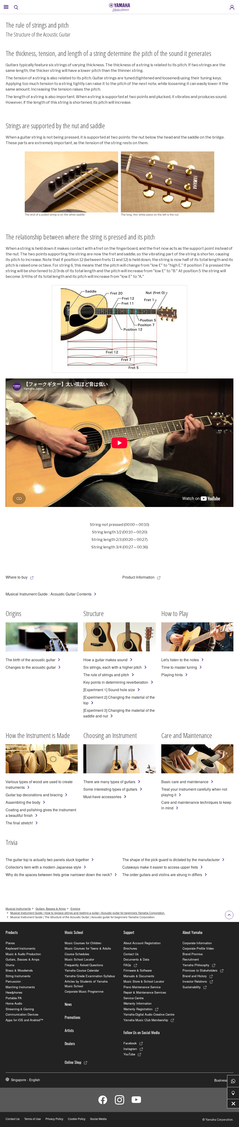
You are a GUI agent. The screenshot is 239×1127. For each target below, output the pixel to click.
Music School (74, 932)
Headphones (14, 992)
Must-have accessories (102, 796)
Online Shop (73, 1062)
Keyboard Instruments (20, 948)
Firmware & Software (137, 970)
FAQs (127, 965)
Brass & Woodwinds (19, 970)
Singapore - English (25, 1079)
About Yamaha (192, 932)
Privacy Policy (54, 1119)
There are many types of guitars (109, 781)
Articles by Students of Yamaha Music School (86, 983)
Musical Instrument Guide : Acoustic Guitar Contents (48, 594)
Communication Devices (22, 1014)
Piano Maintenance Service (142, 987)
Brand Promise (193, 954)
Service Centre (133, 998)
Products (12, 932)
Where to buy (17, 577)
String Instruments (18, 976)
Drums (10, 965)
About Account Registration (142, 943)
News (68, 1004)
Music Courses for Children (83, 943)
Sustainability (192, 987)
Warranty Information (137, 1003)
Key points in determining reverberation (115, 682)
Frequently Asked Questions (84, 965)
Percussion (13, 981)
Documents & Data (136, 959)
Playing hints (172, 674)
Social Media (98, 1119)
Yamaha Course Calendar (82, 970)
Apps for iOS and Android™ (24, 1020)
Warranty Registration (137, 1009)
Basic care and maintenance (184, 781)
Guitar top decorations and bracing (34, 794)
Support (128, 932)
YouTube (129, 1054)
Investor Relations (195, 981)
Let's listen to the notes (180, 659)
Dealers (70, 1043)
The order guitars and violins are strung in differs (162, 874)
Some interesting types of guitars (110, 789)
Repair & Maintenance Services (144, 992)
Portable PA (14, 998)
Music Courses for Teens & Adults (88, 948)
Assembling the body (23, 802)
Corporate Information (197, 943)
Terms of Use (32, 1119)
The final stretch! (19, 823)
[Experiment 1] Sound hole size (109, 689)
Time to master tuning (179, 667)
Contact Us (131, 954)
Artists (69, 1030)
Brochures (130, 948)
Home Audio (14, 1003)
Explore (75, 908)
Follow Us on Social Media (141, 1032)
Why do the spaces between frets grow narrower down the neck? (59, 874)
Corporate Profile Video (198, 948)
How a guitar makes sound (105, 659)
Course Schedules (77, 954)
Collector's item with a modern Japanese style (43, 867)
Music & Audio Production (23, 954)
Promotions (72, 1017)
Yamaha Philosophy (196, 965)
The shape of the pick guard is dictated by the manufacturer (171, 859)
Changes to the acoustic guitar (31, 667)
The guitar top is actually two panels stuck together (47, 859)
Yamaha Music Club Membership (145, 1020)
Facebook (130, 1043)
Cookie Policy (76, 1119)
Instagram (130, 1048)
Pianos (10, 943)
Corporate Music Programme (84, 991)
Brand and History (195, 976)
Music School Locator (79, 959)
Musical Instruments (18, 908)
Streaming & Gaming (20, 1009)
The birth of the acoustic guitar (30, 659)
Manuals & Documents (138, 976)
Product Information (138, 577)
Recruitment (191, 959)
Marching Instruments (20, 987)
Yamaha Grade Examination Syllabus (90, 976)
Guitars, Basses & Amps (50, 908)
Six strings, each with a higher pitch (112, 667)
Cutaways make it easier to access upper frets (160, 867)
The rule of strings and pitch (106, 674)
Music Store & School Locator (143, 981)
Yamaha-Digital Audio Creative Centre (148, 1014)
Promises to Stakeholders (200, 970)
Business (221, 1080)
